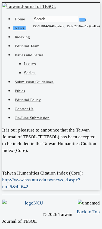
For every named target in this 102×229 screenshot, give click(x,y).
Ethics (20, 91)
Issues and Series (29, 55)
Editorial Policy (28, 100)
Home (20, 19)
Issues (30, 63)
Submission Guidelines (34, 82)
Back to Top (88, 211)
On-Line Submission (32, 118)
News (19, 28)
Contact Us (24, 109)
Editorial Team (27, 46)
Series (30, 72)
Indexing (22, 37)
